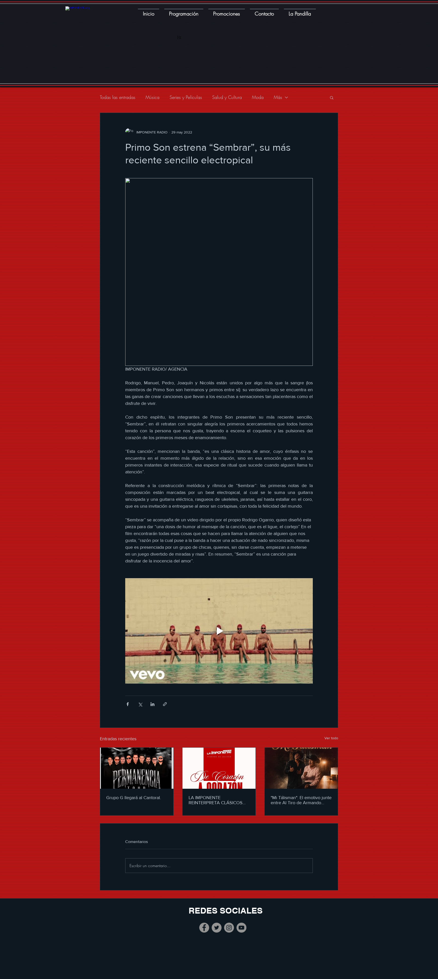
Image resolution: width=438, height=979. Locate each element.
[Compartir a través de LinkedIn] (152, 704)
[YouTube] (241, 928)
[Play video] (219, 631)
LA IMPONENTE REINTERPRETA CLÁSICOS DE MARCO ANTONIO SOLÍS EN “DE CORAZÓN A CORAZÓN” (218, 800)
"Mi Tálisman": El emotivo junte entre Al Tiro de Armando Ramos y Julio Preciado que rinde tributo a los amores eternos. (301, 800)
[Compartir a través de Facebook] (127, 704)
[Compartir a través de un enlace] (164, 704)
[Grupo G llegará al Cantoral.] (136, 768)
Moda (258, 97)
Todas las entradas (117, 97)
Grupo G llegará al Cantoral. (133, 797)
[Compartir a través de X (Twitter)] (140, 704)
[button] (331, 97)
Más (278, 97)
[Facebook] (204, 928)
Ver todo (331, 738)
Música (152, 97)
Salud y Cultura (227, 97)
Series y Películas (186, 97)
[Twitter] (217, 928)
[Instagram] (229, 928)
